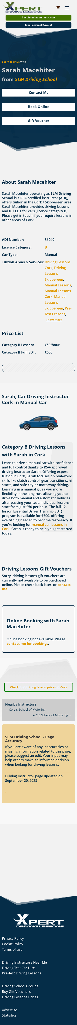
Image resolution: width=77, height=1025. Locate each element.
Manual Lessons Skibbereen (55, 302)
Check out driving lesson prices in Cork (38, 687)
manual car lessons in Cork (34, 526)
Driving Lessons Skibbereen (55, 273)
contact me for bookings (27, 643)
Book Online (38, 106)
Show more (54, 320)
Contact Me (38, 92)
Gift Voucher (38, 120)
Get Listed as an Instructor (38, 17)
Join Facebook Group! (38, 25)
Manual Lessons (58, 285)
